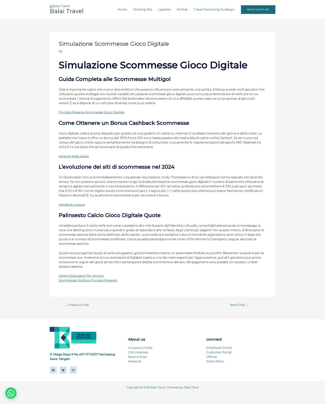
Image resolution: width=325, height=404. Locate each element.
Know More (215, 361)
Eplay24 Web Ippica (74, 156)
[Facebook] (53, 370)
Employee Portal (219, 348)
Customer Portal (219, 352)
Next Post (239, 304)
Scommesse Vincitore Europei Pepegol (88, 280)
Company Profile (140, 348)
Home (122, 9)
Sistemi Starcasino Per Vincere (81, 276)
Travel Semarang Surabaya (214, 9)
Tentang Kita (142, 9)
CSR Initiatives (138, 352)
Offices (211, 357)
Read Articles (137, 357)
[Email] (73, 370)
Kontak (182, 9)
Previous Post (77, 304)
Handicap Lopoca (72, 205)
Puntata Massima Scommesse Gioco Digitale (92, 112)
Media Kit (134, 361)
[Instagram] (63, 370)
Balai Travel (67, 11)
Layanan (164, 9)
